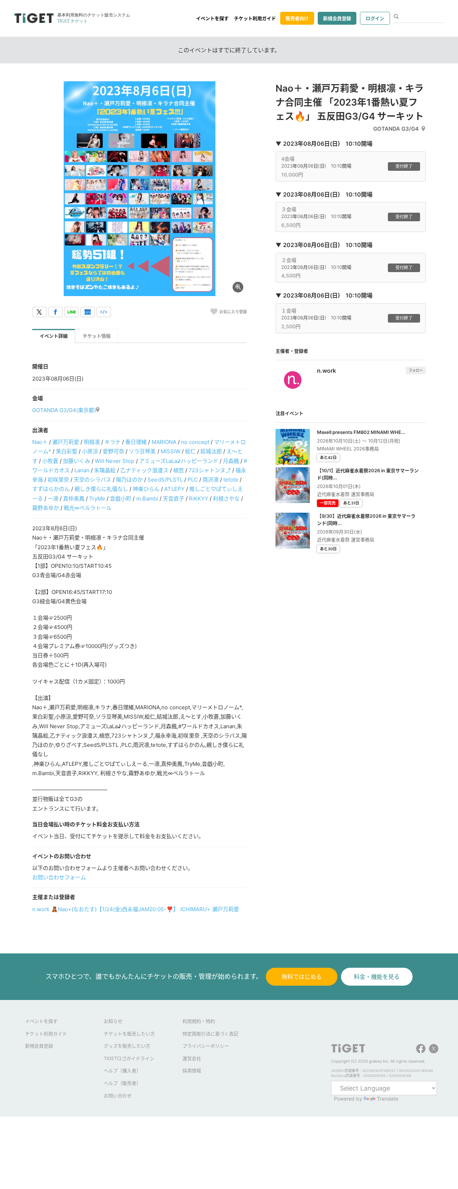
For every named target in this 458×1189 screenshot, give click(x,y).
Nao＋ (40, 442)
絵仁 (190, 451)
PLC (192, 479)
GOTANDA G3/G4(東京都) (64, 410)
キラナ (112, 442)
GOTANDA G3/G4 (396, 128)
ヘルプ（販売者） (122, 1083)
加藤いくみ (76, 461)
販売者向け (297, 18)
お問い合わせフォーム (59, 877)
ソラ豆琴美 (142, 451)
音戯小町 (120, 498)
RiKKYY (198, 498)
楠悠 (178, 470)
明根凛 (92, 442)
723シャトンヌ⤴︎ (210, 470)
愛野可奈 (113, 451)
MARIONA (164, 442)
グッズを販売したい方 (127, 1046)
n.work (40, 909)
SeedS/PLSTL (164, 479)
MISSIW (170, 451)
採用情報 (191, 1070)
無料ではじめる (302, 976)
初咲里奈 (58, 479)
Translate (387, 1099)
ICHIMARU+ (195, 909)
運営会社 (191, 1058)
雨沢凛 (211, 479)
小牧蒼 (50, 461)
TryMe (97, 498)
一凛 (53, 498)
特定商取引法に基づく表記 (210, 1033)
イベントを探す (212, 18)
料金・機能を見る (377, 976)
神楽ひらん (146, 488)
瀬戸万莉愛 (65, 442)
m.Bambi (147, 498)
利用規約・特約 (198, 1021)
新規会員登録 (337, 18)
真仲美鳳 (73, 498)
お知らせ (113, 1021)
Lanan (81, 470)
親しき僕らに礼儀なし (101, 488)
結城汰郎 (211, 451)
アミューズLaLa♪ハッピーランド (178, 461)
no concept (195, 442)
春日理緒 (136, 442)
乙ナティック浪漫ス (144, 470)
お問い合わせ (118, 1095)
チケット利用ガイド (255, 18)
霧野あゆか (45, 507)
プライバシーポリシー (205, 1046)
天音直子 (173, 498)
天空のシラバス (92, 479)
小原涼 (90, 451)
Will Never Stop (114, 461)
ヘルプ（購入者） (122, 1070)
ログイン (375, 18)
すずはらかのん (51, 488)
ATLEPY (174, 488)
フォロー (416, 370)
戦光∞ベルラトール (88, 507)
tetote (230, 479)
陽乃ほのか (129, 479)
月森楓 (231, 461)
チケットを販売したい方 (129, 1033)
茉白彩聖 (66, 451)
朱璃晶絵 (105, 470)
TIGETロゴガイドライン (129, 1058)
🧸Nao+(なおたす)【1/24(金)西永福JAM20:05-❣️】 (115, 909)
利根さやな (226, 498)
